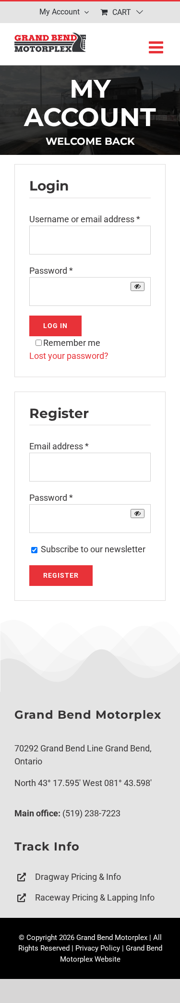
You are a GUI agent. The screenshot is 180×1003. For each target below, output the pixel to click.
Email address (59, 446)
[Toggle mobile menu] (157, 46)
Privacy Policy (97, 948)
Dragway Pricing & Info (78, 877)
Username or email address (84, 219)
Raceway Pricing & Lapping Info (95, 897)
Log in (55, 326)
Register (61, 575)
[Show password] (137, 286)
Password (51, 271)
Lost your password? (68, 356)
